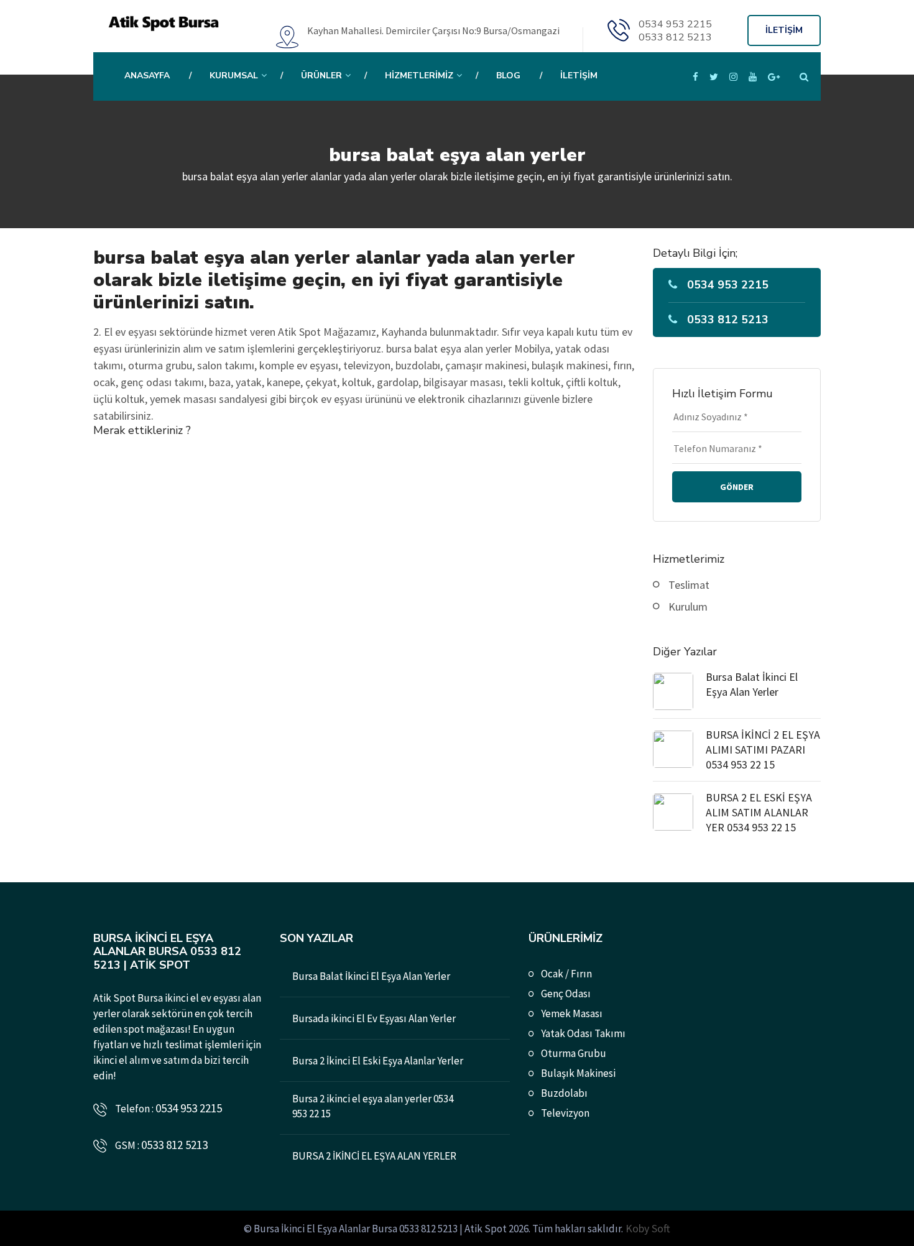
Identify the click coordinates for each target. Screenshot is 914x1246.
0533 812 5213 (675, 37)
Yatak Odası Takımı (583, 1033)
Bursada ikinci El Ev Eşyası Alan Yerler (374, 1018)
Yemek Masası (571, 1013)
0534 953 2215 (675, 24)
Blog (508, 75)
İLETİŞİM (784, 30)
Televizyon (565, 1113)
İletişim (579, 75)
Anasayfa (147, 75)
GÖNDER (737, 486)
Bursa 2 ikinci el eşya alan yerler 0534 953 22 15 (372, 1106)
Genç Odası (566, 993)
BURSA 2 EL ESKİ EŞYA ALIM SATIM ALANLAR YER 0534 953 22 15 (759, 812)
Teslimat (688, 585)
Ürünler (321, 75)
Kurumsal (234, 75)
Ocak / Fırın (566, 974)
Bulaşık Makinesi (578, 1073)
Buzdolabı (564, 1093)
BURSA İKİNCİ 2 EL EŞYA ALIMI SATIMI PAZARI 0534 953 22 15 (763, 749)
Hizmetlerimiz (419, 75)
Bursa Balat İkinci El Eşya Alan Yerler (752, 684)
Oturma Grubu (573, 1053)
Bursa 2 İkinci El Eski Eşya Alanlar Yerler (377, 1061)
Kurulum (688, 606)
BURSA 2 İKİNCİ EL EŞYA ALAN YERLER (374, 1156)
